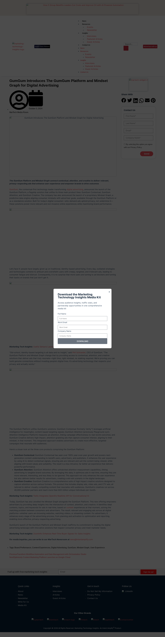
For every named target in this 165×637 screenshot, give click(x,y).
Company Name (64, 331)
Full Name (62, 314)
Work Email (62, 322)
